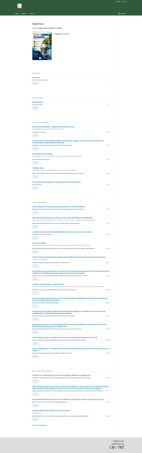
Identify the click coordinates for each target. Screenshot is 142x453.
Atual (16, 13)
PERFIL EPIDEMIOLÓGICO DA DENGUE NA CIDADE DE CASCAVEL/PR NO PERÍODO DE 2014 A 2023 (64, 337)
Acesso (125, 1)
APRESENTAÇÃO (37, 102)
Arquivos (24, 13)
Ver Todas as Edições (39, 425)
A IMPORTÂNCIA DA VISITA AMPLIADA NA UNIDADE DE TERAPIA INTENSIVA (58, 207)
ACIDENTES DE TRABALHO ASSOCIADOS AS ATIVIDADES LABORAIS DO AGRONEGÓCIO (61, 375)
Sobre (32, 13)
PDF (36, 83)
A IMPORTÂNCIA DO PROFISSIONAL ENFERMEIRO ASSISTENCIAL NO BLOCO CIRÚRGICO (62, 232)
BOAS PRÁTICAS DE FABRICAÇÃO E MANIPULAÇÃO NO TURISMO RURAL (56, 182)
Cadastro (118, 1)
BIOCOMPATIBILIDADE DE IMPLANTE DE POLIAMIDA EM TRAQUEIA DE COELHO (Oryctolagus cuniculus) (68, 399)
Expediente (36, 77)
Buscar (122, 13)
